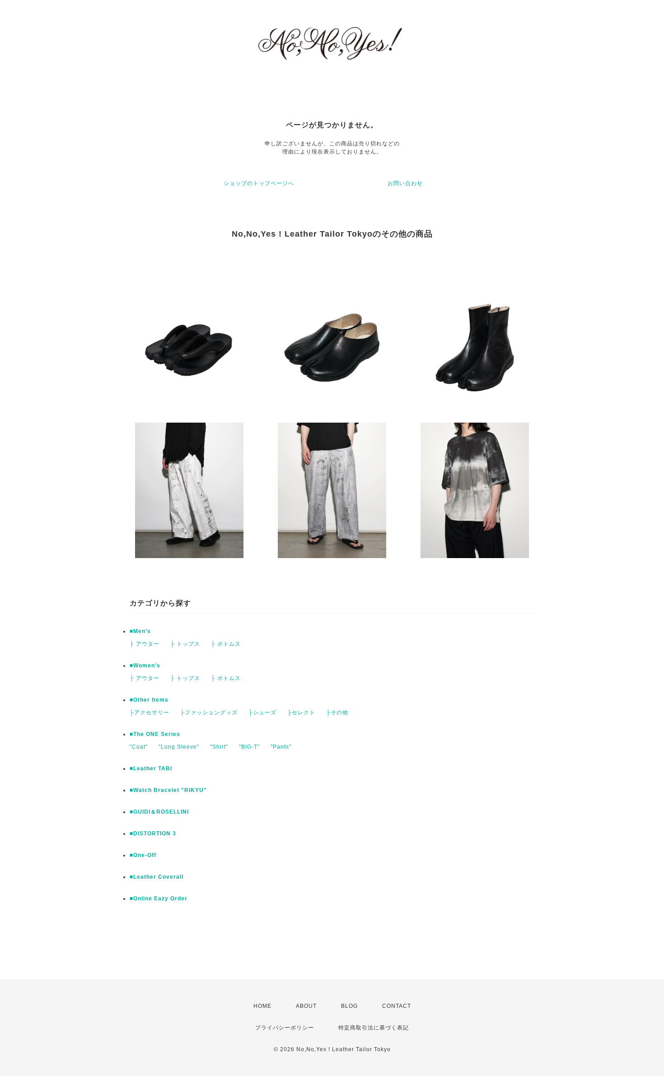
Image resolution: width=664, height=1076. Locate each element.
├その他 (337, 712)
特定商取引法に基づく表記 (373, 1028)
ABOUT (306, 1006)
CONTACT (396, 1006)
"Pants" (281, 747)
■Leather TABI (151, 768)
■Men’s (140, 631)
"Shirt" (219, 747)
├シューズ (262, 712)
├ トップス (185, 644)
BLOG (349, 1006)
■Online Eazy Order (158, 898)
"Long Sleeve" (179, 747)
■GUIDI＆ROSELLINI (159, 812)
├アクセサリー (149, 712)
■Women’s (145, 665)
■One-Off (143, 855)
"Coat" (139, 747)
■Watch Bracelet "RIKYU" (168, 790)
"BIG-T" (249, 747)
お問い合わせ (405, 183)
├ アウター (144, 644)
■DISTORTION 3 (153, 833)
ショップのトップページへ (259, 183)
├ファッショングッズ (209, 712)
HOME (262, 1006)
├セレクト (301, 712)
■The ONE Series (155, 734)
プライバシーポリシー (284, 1028)
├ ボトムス (226, 644)
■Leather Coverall (156, 877)
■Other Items (149, 700)
